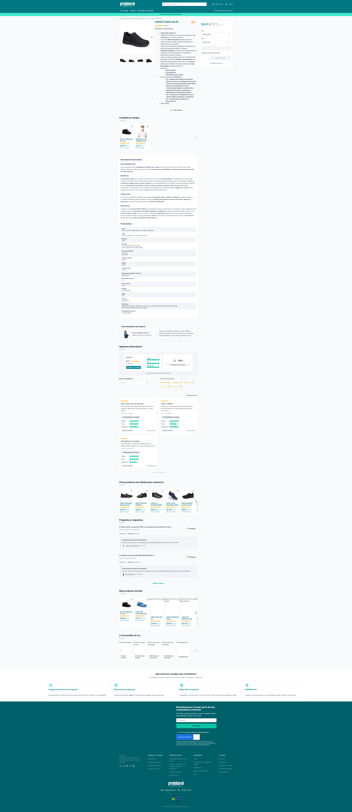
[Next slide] (151, 37)
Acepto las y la (194, 732)
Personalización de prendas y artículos (178, 760)
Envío (195, 759)
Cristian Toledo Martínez (131, 545)
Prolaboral (121, 18)
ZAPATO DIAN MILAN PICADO (172, 618)
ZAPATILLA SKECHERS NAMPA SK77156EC (156, 504)
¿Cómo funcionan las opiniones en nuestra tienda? (158, 373)
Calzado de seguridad (131, 18)
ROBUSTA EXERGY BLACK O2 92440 (187, 504)
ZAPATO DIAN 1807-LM (157, 618)
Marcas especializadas (201, 771)
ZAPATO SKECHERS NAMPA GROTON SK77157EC (126, 504)
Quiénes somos (174, 775)
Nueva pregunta (158, 583)
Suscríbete (196, 726)
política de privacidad (203, 732)
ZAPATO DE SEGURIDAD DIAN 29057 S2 (187, 618)
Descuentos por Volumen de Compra (202, 763)
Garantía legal (152, 759)
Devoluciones (198, 767)
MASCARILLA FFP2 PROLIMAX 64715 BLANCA (141, 140)
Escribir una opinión (133, 367)
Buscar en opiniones (126, 379)
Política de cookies (153, 769)
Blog (195, 774)
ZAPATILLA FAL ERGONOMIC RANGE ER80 (172, 504)
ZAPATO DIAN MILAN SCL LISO (126, 140)
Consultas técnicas (175, 772)
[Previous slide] (120, 37)
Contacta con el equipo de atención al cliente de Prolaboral (177, 767)
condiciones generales (190, 732)
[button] (123, 60)
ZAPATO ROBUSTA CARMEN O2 (141, 504)
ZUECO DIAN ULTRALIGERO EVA (141, 612)
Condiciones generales (154, 765)
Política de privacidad (154, 762)
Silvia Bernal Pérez (130, 574)
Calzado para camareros (144, 18)
